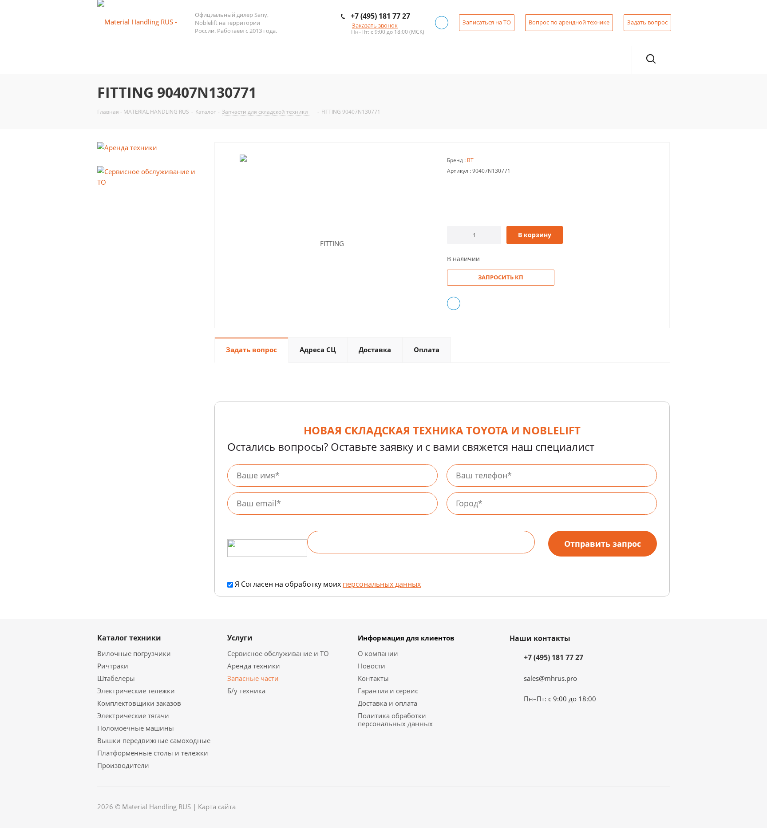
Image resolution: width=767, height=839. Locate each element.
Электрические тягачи (133, 715)
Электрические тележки (136, 690)
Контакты (373, 678)
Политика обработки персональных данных (395, 719)
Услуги (240, 638)
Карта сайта (217, 806)
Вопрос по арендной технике (569, 22)
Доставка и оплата (387, 703)
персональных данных (382, 584)
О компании (378, 653)
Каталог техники (129, 638)
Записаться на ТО (487, 22)
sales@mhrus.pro (550, 678)
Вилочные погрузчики (134, 653)
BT (470, 160)
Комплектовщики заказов (139, 703)
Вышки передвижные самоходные (153, 740)
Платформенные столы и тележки (152, 752)
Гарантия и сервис (388, 690)
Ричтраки (112, 665)
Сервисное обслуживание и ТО (278, 653)
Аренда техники (253, 665)
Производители (123, 765)
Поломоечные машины (135, 728)
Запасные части (253, 678)
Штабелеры (116, 678)
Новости (371, 665)
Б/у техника (246, 690)
